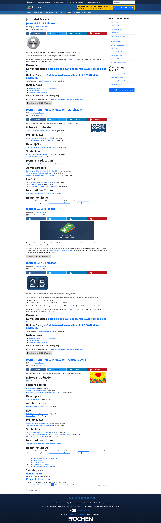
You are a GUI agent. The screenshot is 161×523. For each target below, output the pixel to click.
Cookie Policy (71, 506)
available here (72, 59)
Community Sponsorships (119, 81)
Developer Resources (93, 2)
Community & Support (76, 2)
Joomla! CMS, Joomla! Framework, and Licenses (41, 131)
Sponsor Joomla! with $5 (84, 506)
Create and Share (116, 29)
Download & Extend (44, 2)
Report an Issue (109, 506)
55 (49, 485)
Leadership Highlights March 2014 (37, 138)
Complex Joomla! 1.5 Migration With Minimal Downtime (43, 175)
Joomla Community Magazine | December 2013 (44, 466)
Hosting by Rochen (80, 522)
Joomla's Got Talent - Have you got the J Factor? (41, 186)
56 (52, 485)
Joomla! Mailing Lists (117, 52)
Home (29, 13)
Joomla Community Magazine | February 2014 (56, 359)
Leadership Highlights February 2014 (37, 423)
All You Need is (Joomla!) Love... (36, 381)
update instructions (46, 81)
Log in (117, 506)
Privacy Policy (62, 506)
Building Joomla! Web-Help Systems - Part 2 (39, 154)
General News (39, 113)
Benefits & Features (51, 13)
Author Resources (83, 201)
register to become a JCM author (59, 203)
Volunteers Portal (116, 84)
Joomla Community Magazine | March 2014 (54, 109)
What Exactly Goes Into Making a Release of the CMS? (43, 392)
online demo (52, 99)
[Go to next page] (70, 484)
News (69, 13)
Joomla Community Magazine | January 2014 (43, 458)
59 (63, 485)
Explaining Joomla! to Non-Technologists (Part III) (41, 171)
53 (41, 485)
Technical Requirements (118, 62)
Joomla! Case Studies (117, 45)
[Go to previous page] (31, 484)
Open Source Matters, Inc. (78, 514)
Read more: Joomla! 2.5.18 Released (39, 353)
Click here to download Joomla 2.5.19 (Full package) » (66, 70)
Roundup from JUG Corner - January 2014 (39, 425)
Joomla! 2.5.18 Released (41, 263)
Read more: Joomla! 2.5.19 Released (39, 103)
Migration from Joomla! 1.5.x (38, 92)
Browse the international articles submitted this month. (43, 194)
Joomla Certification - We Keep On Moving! (39, 140)
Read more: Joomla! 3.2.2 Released (39, 256)
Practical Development (33, 399)
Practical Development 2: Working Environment (41, 147)
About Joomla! (37, 13)
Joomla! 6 (62, 13)
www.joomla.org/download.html (60, 250)
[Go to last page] (73, 484)
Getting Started (115, 26)
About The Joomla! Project (119, 36)
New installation (34, 88)
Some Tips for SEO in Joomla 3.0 (36, 406)
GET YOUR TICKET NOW (123, 7)
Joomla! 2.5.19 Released (41, 23)
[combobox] (124, 2)
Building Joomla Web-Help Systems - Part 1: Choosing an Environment (48, 434)
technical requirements (49, 88)
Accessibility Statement (49, 506)
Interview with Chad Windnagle (36, 390)
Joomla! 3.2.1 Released (36, 460)
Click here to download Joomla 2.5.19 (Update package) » (62, 76)
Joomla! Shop (115, 48)
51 (34, 485)
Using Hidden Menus (32, 156)
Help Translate (98, 506)
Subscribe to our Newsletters (122, 90)
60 (67, 485)
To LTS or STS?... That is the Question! (38, 436)
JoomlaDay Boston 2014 (33, 184)
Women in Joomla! (32, 388)
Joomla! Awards (115, 42)
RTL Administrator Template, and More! (38, 173)
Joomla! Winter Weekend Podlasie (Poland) (39, 182)
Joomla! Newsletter (117, 55)
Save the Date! (30, 416)
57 (56, 485)
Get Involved (115, 33)
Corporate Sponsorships (118, 74)
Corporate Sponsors (117, 77)
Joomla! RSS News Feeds (118, 59)
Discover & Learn (59, 2)
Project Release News (41, 27)
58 (59, 485)
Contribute (76, 13)
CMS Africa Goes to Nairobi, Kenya (37, 414)
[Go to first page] (28, 484)
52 (38, 485)
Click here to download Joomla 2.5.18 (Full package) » (66, 320)
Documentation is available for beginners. (69, 99)
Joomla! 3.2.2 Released (40, 209)
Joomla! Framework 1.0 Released (39, 464)
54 (45, 485)
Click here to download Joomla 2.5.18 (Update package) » (62, 327)
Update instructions (35, 90)
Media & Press (86, 13)
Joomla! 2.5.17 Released (36, 462)
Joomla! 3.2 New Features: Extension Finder (39, 432)
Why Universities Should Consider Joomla (39, 164)
